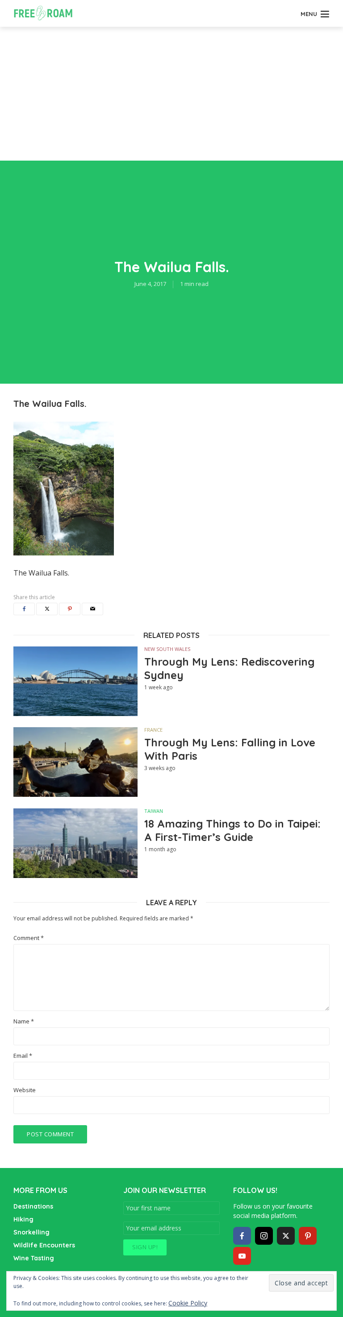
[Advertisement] (171, 93)
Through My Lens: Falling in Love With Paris (229, 749)
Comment (28, 938)
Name (23, 1021)
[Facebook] (242, 1236)
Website (24, 1090)
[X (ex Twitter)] (286, 1236)
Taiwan (153, 811)
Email (22, 1056)
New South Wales (167, 649)
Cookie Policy (187, 1303)
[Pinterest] (308, 1236)
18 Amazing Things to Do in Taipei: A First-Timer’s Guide (232, 830)
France (153, 729)
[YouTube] (242, 1256)
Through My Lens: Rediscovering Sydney (229, 668)
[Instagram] (264, 1236)
